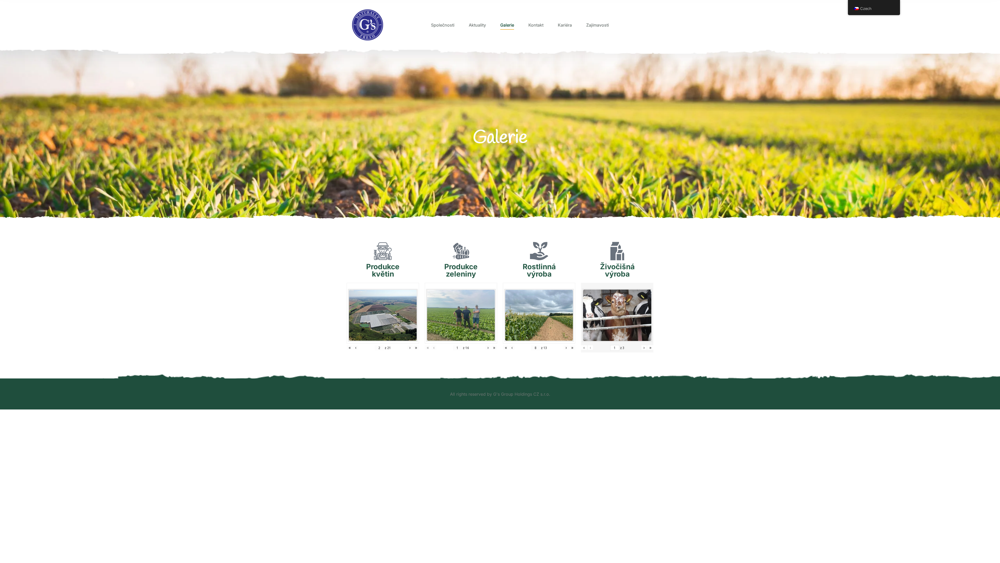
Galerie (507, 25)
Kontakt (535, 25)
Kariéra (565, 25)
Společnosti (442, 25)
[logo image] (368, 25)
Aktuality (477, 25)
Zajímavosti (597, 25)
